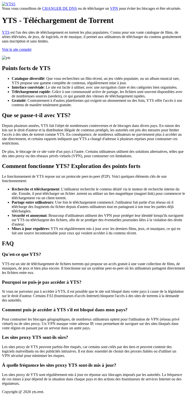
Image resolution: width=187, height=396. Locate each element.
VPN (114, 8)
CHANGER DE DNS (59, 8)
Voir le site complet (16, 49)
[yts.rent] (8, 4)
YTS (5, 32)
